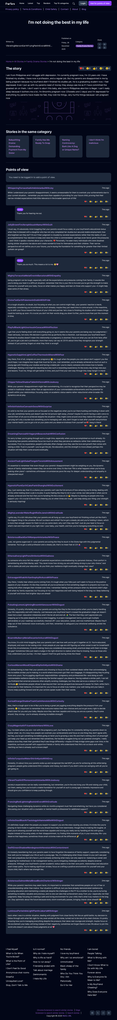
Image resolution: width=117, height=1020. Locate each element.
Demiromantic (40, 974)
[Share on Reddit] (104, 47)
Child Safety (51, 9)
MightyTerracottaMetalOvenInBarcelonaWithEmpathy (34, 275)
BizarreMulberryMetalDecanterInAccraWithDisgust (33, 638)
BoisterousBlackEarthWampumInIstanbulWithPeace (33, 537)
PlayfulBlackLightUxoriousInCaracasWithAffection (33, 327)
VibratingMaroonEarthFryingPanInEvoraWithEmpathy (29, 46)
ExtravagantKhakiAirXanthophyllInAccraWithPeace (33, 577)
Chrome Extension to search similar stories (55, 1010)
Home (9, 61)
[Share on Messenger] (99, 47)
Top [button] (38, 3)
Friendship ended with (44, 966)
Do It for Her (66, 985)
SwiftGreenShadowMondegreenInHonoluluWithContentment (38, 847)
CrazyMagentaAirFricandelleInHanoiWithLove (30, 725)
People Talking (95, 953)
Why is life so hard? (42, 957)
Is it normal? (39, 949)
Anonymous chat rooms (17, 972)
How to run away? (42, 962)
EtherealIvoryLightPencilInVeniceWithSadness (31, 556)
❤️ (82, 68)
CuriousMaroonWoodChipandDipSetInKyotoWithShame (35, 665)
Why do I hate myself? (44, 953)
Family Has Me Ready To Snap (42, 141)
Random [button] (47, 3)
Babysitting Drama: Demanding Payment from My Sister (17, 146)
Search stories (73, 1013)
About (75, 9)
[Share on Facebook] (104, 44)
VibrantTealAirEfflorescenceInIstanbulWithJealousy (33, 780)
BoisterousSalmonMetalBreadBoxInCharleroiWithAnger (35, 881)
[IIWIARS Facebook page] (92, 1013)
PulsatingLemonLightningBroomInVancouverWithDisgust (36, 605)
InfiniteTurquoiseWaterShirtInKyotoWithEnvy (30, 758)
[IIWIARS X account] (98, 1013)
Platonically (65, 981)
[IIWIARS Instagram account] (103, 1013)
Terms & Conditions (32, 9)
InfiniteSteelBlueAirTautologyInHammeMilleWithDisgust (36, 820)
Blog (84, 9)
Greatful (10, 977)
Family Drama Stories (85, 46)
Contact (65, 9)
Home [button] (21, 3)
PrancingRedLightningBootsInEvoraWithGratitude (32, 802)
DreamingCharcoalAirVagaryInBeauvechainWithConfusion (36, 434)
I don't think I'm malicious (96, 141)
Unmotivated (66, 962)
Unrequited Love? (14, 981)
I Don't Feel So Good (16, 968)
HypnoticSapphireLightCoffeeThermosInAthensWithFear (36, 355)
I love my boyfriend (69, 953)
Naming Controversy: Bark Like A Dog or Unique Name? (70, 145)
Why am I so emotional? (71, 957)
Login (83, 3)
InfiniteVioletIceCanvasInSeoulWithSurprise (30, 406)
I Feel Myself (12, 949)
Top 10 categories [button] (61, 3)
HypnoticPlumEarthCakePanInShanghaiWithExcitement (35, 485)
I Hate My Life (40, 978)
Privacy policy (12, 9)
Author (20, 209)
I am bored (93, 949)
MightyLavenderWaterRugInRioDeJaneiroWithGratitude (35, 513)
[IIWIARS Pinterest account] (108, 1013)
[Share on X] (99, 44)
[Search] (74, 3)
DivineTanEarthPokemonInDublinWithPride (29, 300)
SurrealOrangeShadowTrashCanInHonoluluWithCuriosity (36, 701)
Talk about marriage (42, 970)
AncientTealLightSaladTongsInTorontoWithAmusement (35, 461)
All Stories (19, 61)
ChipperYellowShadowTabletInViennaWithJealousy (33, 382)
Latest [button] (30, 3)
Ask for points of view (100, 3)
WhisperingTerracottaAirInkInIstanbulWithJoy (30, 188)
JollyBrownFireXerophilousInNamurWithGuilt (30, 224)
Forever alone (94, 972)
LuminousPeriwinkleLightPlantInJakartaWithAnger (33, 911)
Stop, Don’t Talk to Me (17, 985)
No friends (65, 949)
